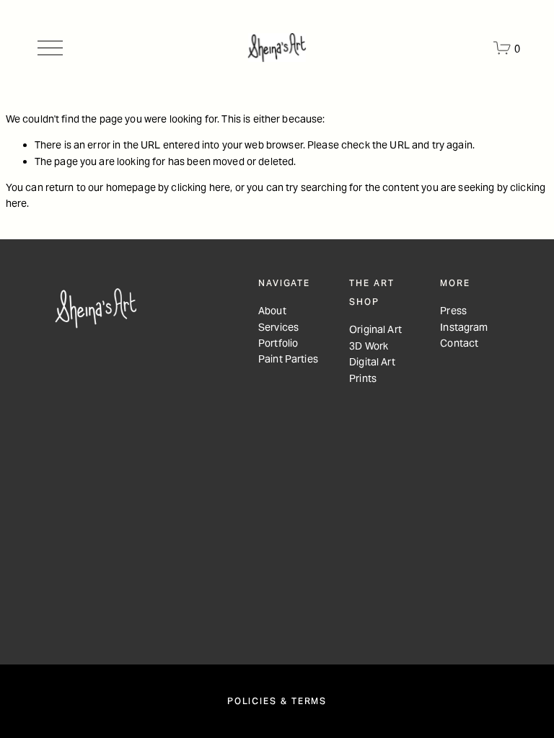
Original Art (375, 329)
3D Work (368, 345)
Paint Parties (288, 358)
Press (453, 310)
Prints (363, 378)
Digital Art (372, 361)
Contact (459, 343)
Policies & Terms (277, 700)
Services (278, 327)
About (272, 310)
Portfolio (278, 343)
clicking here (200, 187)
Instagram (464, 327)
